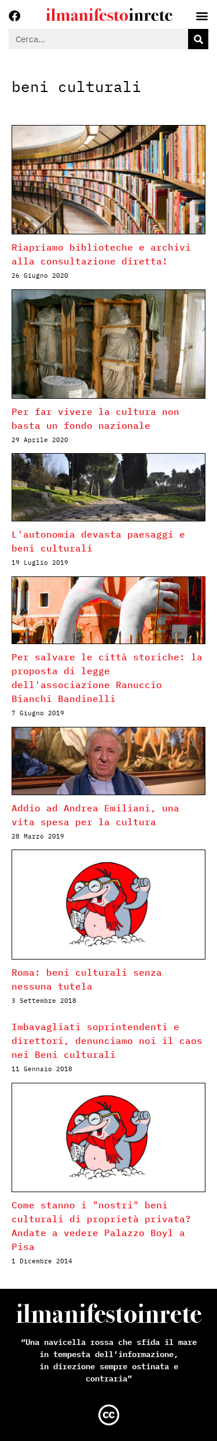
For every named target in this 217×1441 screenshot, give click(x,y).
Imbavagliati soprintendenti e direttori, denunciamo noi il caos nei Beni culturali (107, 1040)
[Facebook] (14, 16)
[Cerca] (198, 39)
